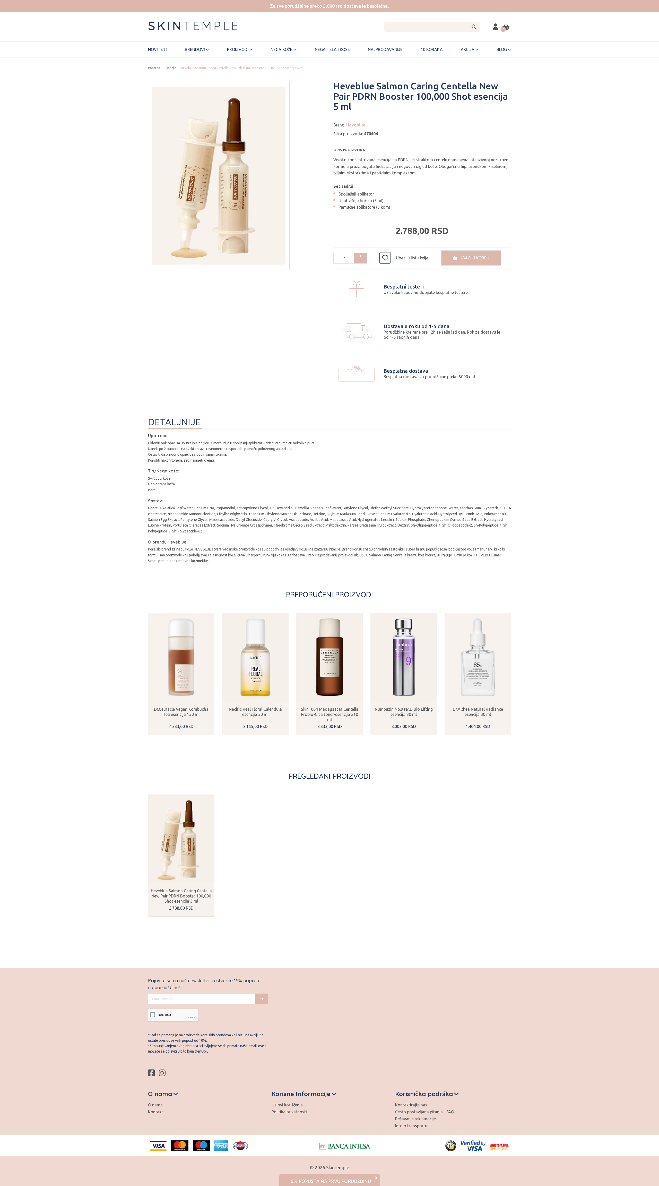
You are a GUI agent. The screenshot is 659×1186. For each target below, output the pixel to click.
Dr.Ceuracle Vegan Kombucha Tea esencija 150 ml (181, 712)
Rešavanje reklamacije (415, 1118)
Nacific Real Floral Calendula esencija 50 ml (255, 712)
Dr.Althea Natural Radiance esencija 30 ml (478, 712)
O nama (155, 1105)
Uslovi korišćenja (287, 1105)
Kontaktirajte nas (411, 1105)
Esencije (170, 68)
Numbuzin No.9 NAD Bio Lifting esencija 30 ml (404, 712)
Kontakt (155, 1111)
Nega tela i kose (332, 49)
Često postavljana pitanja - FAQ (424, 1111)
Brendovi (195, 49)
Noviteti (157, 49)
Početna (154, 68)
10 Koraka (432, 49)
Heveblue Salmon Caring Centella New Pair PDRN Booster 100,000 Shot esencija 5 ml (181, 895)
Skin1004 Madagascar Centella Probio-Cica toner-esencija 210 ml (329, 714)
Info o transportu (411, 1125)
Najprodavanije (385, 49)
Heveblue (356, 125)
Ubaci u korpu (473, 258)
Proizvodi (237, 49)
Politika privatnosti (289, 1111)
